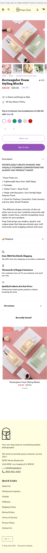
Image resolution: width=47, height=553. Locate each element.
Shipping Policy (9, 507)
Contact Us (7, 528)
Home (4, 76)
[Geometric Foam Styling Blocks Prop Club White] (17, 69)
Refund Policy (8, 512)
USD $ (6, 539)
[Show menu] (4, 9)
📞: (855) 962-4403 (11, 471)
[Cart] (43, 9)
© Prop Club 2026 (9, 546)
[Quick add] (5, 376)
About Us (6, 486)
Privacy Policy (8, 522)
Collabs (5, 496)
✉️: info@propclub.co (11, 468)
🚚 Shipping (7, 239)
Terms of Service (9, 517)
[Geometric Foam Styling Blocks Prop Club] (6, 69)
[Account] (37, 9)
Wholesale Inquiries (11, 491)
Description (7, 159)
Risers (11, 76)
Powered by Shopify (25, 546)
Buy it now (23, 147)
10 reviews (9, 306)
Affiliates (6, 502)
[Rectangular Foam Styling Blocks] (25, 353)
